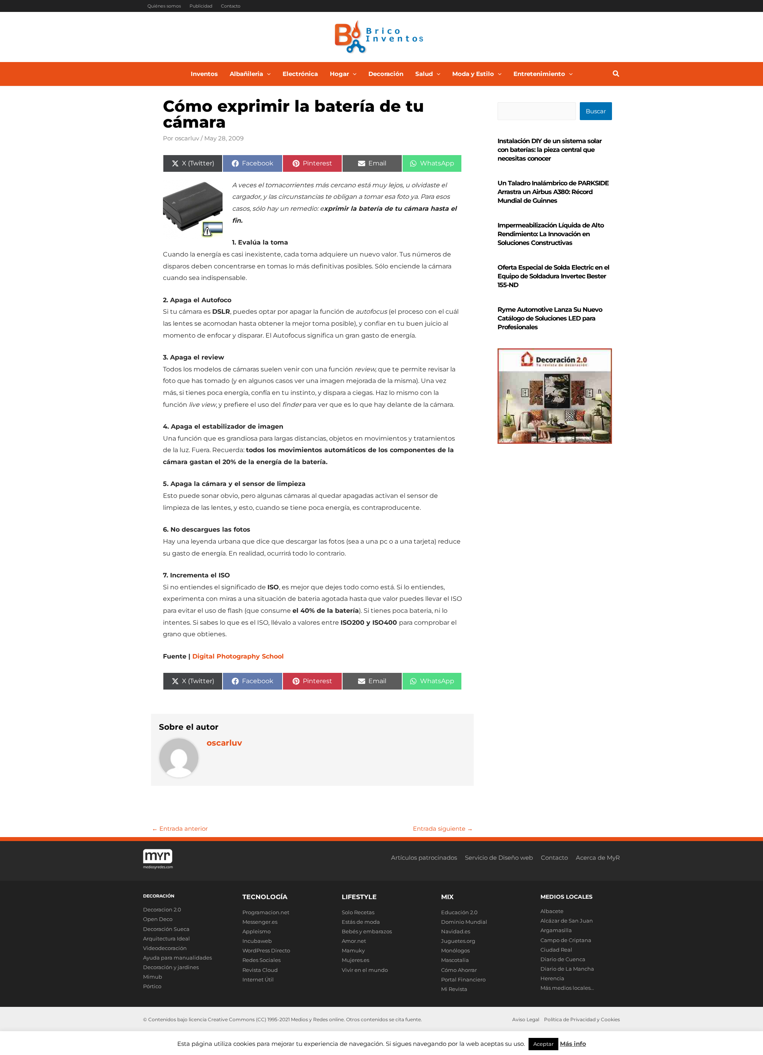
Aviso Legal (525, 1019)
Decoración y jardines (171, 967)
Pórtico (152, 986)
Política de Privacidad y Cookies (582, 1019)
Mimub (152, 976)
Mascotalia (455, 960)
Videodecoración (165, 948)
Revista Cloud (260, 970)
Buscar (596, 111)
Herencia (552, 978)
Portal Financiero (463, 979)
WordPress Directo (266, 950)
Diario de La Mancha (567, 969)
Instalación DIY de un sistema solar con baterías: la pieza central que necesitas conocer (550, 149)
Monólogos (455, 950)
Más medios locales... (567, 988)
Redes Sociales (261, 960)
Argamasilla (556, 930)
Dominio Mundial (464, 922)
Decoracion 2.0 (162, 909)
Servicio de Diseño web (499, 857)
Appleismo (256, 931)
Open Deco (157, 919)
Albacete (552, 911)
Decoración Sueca (166, 929)
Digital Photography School (238, 656)
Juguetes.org (458, 941)
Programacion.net (265, 912)
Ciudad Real (556, 949)
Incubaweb (257, 941)
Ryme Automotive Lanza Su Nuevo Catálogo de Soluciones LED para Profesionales (550, 318)
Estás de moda (361, 922)
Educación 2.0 (459, 912)
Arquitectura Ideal (166, 938)
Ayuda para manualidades (177, 957)
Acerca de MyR (598, 857)
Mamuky (353, 950)
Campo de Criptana (565, 940)
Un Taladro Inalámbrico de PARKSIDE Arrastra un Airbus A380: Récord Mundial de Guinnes (553, 191)
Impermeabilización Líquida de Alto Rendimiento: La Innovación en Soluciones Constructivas (551, 234)
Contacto (230, 6)
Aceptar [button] (543, 1044)
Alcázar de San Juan (566, 920)
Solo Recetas (358, 912)
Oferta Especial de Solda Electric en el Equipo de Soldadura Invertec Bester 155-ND (553, 276)
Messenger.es (259, 922)
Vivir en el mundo (365, 970)
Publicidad (201, 6)
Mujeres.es (355, 960)
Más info (573, 1043)
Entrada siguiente (443, 828)
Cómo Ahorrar (459, 970)
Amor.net (354, 941)
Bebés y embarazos (367, 931)
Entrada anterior (180, 828)
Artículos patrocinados (424, 857)
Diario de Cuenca (562, 959)
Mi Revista (454, 989)
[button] (267, 74)
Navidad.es (455, 931)
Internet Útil (258, 979)
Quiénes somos (164, 6)
